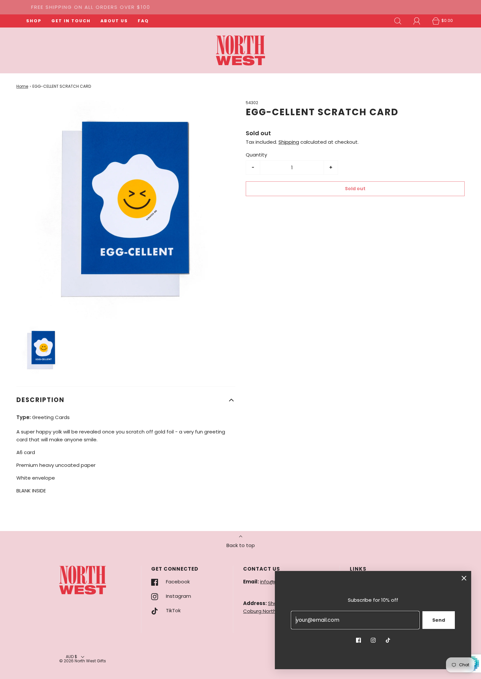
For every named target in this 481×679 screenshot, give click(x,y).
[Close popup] (464, 578)
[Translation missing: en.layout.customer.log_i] (416, 21)
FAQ (143, 21)
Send (438, 620)
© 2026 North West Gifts (82, 661)
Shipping (288, 141)
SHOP (34, 21)
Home (22, 86)
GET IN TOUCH (71, 21)
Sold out (355, 188)
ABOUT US (114, 21)
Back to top (240, 545)
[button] (41, 350)
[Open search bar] (397, 21)
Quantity (256, 154)
